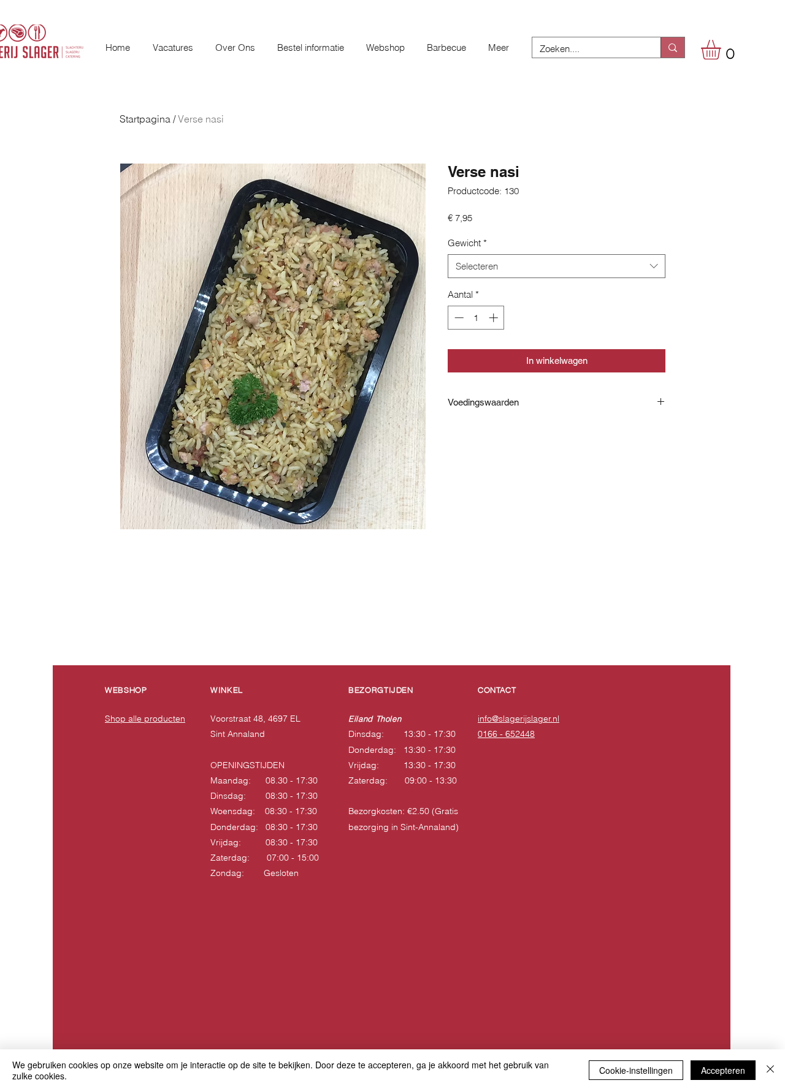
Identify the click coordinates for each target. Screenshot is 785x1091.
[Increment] (494, 317)
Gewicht (467, 243)
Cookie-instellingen (636, 1070)
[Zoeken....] (672, 47)
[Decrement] (458, 317)
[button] (722, 49)
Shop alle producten (145, 718)
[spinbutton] (476, 317)
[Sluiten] (770, 1070)
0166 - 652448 (506, 733)
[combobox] (556, 266)
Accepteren (723, 1070)
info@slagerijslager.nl (518, 718)
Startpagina (145, 119)
